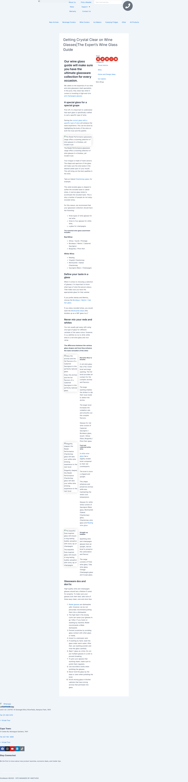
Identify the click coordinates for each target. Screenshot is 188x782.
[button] (98, 59)
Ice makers (102, 79)
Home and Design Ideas (107, 74)
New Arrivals (54, 22)
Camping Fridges (111, 22)
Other (124, 22)
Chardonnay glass (82, 179)
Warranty (72, 11)
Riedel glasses (74, 604)
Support (85, 7)
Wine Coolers (84, 22)
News (72, 7)
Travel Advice (103, 65)
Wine (100, 70)
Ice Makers (97, 22)
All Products (134, 22)
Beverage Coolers (69, 22)
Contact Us (86, 11)
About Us (72, 2)
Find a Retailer (86, 2)
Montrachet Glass (77, 311)
